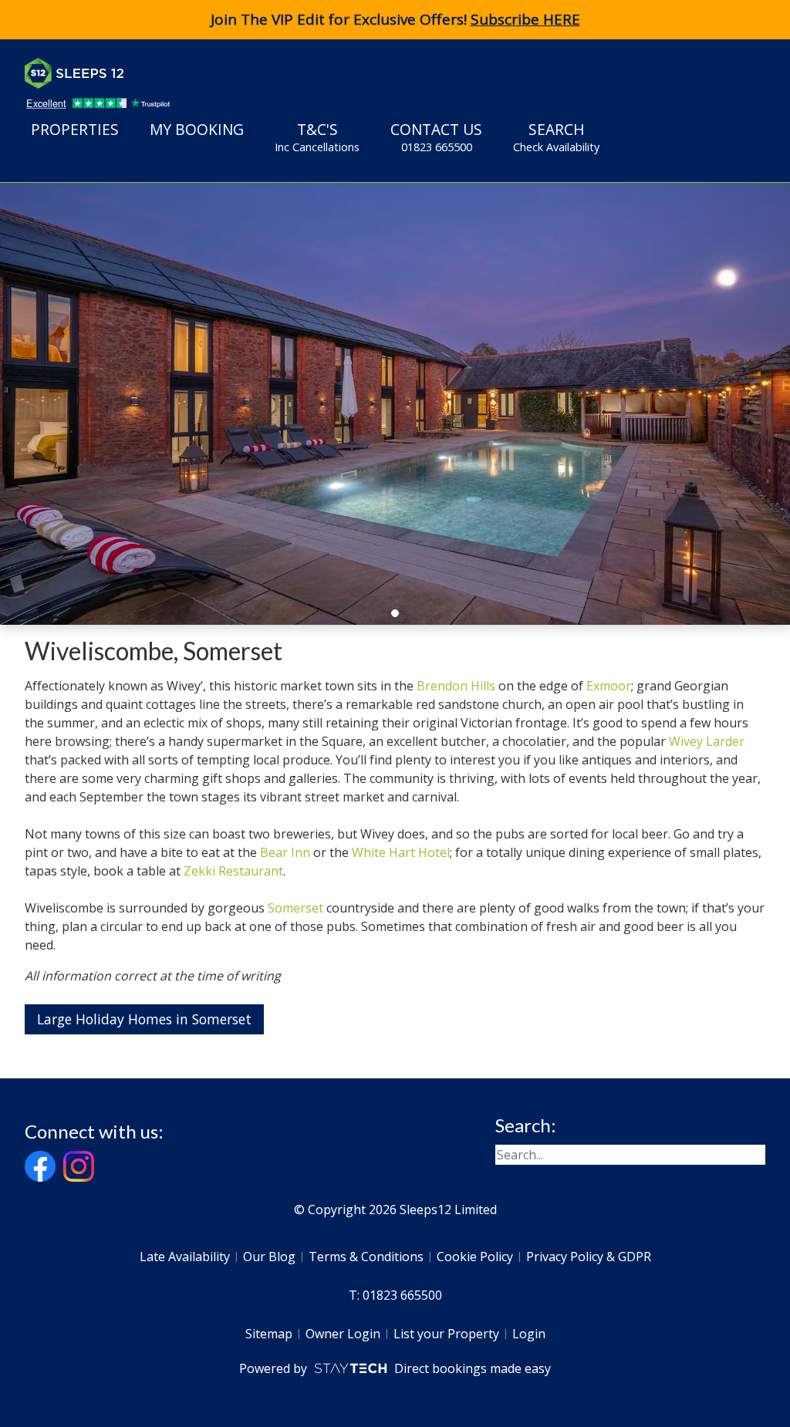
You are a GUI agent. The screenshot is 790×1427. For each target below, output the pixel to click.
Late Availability (185, 1256)
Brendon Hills (456, 685)
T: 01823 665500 (395, 1295)
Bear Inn (285, 852)
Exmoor (608, 685)
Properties (75, 129)
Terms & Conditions (366, 1256)
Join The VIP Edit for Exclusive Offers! (395, 19)
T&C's (317, 137)
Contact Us (436, 137)
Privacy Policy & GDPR (588, 1256)
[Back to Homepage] (140, 73)
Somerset (295, 907)
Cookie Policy (475, 1256)
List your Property (446, 1333)
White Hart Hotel (401, 852)
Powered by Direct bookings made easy (394, 1368)
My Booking (197, 129)
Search (556, 137)
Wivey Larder (706, 741)
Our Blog (269, 1256)
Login (528, 1333)
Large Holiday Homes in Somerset (144, 1019)
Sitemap (268, 1333)
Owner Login (343, 1333)
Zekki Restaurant (233, 870)
